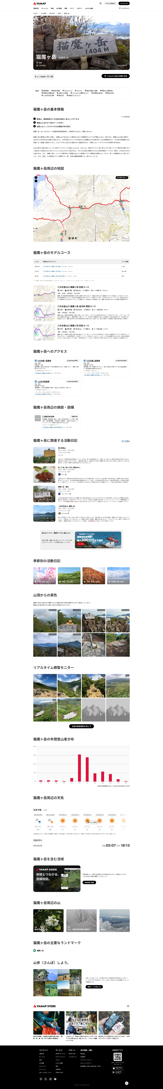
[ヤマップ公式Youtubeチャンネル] (55, 1079)
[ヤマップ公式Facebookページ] (41, 1079)
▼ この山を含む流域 (48, 95)
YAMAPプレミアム (60, 1053)
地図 (52, 8)
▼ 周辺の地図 (55, 90)
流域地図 (58, 1069)
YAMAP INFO (72, 1053)
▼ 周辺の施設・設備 (91, 90)
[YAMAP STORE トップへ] (128, 1006)
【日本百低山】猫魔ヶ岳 (66, 506)
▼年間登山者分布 (97, 93)
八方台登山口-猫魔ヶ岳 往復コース (73, 286)
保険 (65, 8)
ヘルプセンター (125, 8)
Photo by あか (121, 65)
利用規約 (82, 1057)
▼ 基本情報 (45, 90)
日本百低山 (42, 65)
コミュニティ (42, 1066)
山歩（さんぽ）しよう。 (45, 1072)
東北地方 (52, 13)
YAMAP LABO (59, 1072)
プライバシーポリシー (86, 1060)
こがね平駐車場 (43, 381)
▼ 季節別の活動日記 (48, 93)
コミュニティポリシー (86, 1063)
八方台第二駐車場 (93, 360)
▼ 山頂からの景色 (62, 93)
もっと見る (93, 822)
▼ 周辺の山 (60, 95)
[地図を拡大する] (36, 177)
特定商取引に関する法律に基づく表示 (90, 1066)
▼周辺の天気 (109, 93)
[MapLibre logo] (125, 240)
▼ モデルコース (67, 90)
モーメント (44, 8)
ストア (72, 8)
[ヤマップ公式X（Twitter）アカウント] (45, 1079)
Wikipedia (127, 116)
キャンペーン (42, 1069)
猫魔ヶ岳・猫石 (63, 487)
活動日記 (36, 8)
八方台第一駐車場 (44, 360)
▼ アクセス (78, 90)
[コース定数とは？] (44, 76)
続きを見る (57, 373)
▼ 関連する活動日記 (106, 90)
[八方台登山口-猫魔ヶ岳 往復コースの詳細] (44, 293)
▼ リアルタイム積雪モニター (80, 93)
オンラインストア (60, 1057)
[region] (81, 208)
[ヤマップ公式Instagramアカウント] (50, 1079)
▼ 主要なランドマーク (74, 95)
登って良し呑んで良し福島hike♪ (69, 467)
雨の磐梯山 (62, 448)
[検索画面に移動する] (100, 3)
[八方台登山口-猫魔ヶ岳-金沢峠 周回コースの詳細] (44, 313)
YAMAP (35, 13)
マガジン (79, 8)
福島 (59, 13)
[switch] (126, 1083)
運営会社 (82, 1053)
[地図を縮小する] (36, 181)
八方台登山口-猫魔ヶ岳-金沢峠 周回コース (76, 306)
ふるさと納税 (89, 8)
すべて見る (125, 441)
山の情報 (59, 8)
